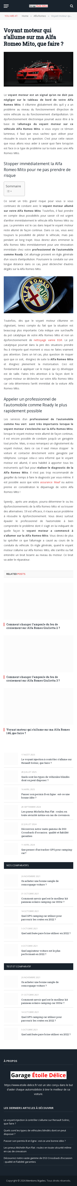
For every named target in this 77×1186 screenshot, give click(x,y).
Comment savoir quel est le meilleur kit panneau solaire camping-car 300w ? (44, 900)
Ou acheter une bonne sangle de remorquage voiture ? (40, 882)
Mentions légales (36, 1180)
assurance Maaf (50, 482)
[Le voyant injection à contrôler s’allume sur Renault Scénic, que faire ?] (11, 759)
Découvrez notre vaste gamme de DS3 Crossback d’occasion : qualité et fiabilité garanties (45, 832)
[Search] (71, 6)
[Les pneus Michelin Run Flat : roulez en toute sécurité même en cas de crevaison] (11, 811)
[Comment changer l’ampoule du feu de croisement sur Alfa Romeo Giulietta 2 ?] (38, 601)
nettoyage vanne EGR (48, 340)
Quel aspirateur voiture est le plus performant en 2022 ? (40, 952)
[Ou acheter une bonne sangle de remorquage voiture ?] (11, 880)
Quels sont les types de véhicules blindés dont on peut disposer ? (45, 778)
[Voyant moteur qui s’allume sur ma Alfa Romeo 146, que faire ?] (38, 706)
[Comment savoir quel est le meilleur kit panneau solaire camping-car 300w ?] (11, 898)
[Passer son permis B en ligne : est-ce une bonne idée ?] (11, 793)
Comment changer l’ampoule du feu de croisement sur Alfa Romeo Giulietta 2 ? (33, 626)
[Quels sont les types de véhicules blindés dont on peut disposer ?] (11, 776)
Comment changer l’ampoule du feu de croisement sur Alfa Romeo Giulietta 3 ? (33, 678)
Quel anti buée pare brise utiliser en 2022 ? (46, 933)
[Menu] (6, 6)
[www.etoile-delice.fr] (38, 6)
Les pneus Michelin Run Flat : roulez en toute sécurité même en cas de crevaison (45, 813)
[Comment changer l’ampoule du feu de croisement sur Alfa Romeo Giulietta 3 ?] (38, 653)
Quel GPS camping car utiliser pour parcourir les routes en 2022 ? (41, 917)
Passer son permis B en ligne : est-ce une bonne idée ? (35, 1141)
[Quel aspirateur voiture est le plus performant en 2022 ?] (11, 950)
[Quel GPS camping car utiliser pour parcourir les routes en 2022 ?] (11, 915)
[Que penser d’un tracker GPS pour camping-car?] (11, 849)
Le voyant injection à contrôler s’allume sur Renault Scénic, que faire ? (46, 761)
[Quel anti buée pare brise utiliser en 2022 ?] (11, 933)
